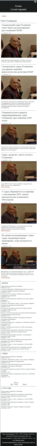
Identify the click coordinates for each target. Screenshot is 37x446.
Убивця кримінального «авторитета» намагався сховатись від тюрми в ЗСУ (18, 323)
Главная (4, 16)
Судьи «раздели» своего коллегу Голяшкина (17, 156)
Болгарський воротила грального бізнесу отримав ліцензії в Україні (18, 370)
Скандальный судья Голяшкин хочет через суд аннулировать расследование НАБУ (16, 27)
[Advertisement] (18, 420)
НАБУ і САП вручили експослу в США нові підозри (16, 327)
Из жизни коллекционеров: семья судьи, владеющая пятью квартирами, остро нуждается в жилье (18, 239)
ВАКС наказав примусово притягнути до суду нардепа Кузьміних (17, 299)
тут (29, 436)
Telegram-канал (19, 440)
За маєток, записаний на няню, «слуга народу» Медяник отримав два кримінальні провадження (17, 304)
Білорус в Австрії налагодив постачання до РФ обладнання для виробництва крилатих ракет (18, 313)
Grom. (18, 6)
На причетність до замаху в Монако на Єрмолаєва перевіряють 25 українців (15, 294)
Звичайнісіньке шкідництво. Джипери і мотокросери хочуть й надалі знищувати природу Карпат (16, 331)
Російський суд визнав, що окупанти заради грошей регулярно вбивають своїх (16, 309)
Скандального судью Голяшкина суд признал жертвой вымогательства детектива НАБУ (17, 69)
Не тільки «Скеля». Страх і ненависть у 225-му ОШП (17, 344)
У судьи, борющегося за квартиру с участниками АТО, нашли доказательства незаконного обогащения (18, 195)
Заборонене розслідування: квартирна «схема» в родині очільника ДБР (17, 403)
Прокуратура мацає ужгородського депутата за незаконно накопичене (18, 374)
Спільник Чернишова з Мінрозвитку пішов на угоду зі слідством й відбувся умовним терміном (17, 290)
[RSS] (24, 384)
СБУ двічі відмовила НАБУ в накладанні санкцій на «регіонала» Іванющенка (16, 318)
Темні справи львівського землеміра (11, 286)
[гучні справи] (10, 434)
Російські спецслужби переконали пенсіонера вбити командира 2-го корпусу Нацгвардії (16, 340)
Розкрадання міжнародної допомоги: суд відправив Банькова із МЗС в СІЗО (16, 335)
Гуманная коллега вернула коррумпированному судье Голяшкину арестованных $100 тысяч (17, 116)
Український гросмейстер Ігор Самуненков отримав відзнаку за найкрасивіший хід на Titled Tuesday (16, 348)
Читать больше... (6, 187)
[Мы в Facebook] (11, 384)
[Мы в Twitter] (18, 384)
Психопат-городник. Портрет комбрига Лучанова (15, 407)
